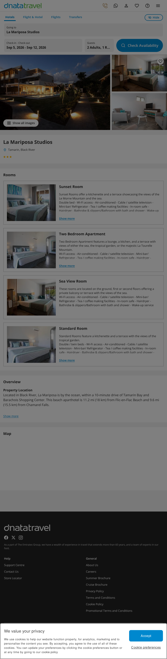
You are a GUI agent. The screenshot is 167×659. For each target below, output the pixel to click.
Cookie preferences (146, 647)
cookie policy (50, 652)
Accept (146, 635)
